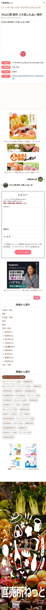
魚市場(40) (7, 423)
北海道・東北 (7, 310)
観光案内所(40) (9, 418)
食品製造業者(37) (9, 428)
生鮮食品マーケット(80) (11, 405)
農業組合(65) (25, 409)
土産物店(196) (8, 395)
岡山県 (9, 339)
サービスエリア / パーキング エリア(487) (17, 386)
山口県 (9, 347)
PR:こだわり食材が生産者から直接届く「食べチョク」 (23, 141)
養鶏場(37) (22, 428)
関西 (4, 325)
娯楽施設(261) (30, 391)
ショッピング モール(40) (25, 418)
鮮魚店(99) (33, 400)
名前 (6, 229)
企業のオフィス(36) (10, 432)
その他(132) (21, 395)
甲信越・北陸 (7, 317)
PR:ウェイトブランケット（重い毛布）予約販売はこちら (23, 290)
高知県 (9, 361)
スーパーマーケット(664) (12, 382)
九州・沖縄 (6, 365)
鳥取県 (9, 332)
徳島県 (9, 350)
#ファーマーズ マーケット (11, 18)
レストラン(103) (21, 400)
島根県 (9, 336)
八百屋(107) (8, 400)
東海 (4, 321)
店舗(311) (19, 391)
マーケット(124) (34, 395)
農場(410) (37, 386)
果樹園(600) (28, 382)
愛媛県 (9, 357)
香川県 (9, 354)
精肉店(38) (29, 423)
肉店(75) (26, 405)
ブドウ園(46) (25, 414)
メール (6, 237)
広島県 (9, 343)
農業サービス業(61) (10, 414)
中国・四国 (6, 328)
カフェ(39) (18, 423)
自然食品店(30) (9, 437)
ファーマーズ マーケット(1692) (14, 377)
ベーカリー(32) (25, 432)
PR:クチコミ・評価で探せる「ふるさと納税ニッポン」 (23, 172)
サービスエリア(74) (10, 409)
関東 (4, 314)
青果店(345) (8, 391)
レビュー (6, 206)
